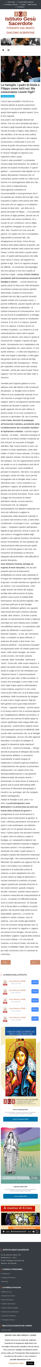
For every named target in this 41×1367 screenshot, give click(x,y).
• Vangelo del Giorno (8, 1277)
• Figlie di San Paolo (8, 1304)
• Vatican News (6, 1330)
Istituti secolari (32, 4)
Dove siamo (11, 2)
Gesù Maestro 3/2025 (17, 999)
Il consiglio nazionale (11, 4)
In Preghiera (20, 7)
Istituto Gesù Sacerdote (20, 21)
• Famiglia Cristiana (8, 1320)
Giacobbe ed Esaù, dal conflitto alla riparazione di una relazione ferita (7, 962)
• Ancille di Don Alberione (10, 1312)
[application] (20, 1219)
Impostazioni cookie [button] (16, 1363)
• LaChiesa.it (5, 1273)
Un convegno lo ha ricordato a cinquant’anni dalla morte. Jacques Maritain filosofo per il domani (36, 962)
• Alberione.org (6, 1292)
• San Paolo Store (7, 1300)
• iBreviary (4, 1281)
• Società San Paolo (8, 1296)
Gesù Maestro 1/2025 (17, 1017)
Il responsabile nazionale (25, 2)
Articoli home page (7, 96)
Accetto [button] (30, 1363)
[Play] (4, 1231)
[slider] (18, 1231)
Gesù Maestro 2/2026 (17, 981)
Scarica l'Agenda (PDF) (20, 1196)
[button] (20, 1219)
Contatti (22, 4)
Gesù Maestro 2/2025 (17, 1008)
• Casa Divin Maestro (8, 1316)
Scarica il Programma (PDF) (20, 1119)
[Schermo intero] (37, 1231)
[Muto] (33, 1231)
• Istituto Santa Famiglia (9, 1308)
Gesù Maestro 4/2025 (17, 990)
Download (35, 982)
